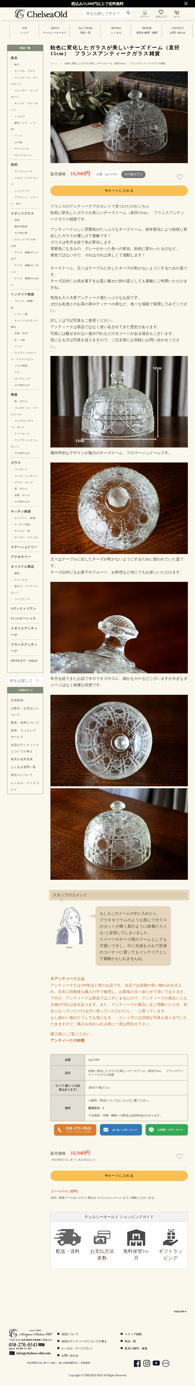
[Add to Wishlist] (180, 177)
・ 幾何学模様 (19, 226)
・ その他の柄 (19, 233)
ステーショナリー (24, 547)
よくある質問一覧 (23, 767)
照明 (14, 164)
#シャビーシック (23, 618)
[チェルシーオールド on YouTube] (154, 1364)
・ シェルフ (18, 116)
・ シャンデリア (20, 191)
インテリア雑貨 (22, 294)
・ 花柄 (15, 220)
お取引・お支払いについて (25, 711)
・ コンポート (19, 469)
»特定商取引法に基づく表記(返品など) (73, 1159)
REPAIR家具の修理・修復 (146, 30)
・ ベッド (16, 135)
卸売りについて (22, 775)
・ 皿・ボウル (19, 401)
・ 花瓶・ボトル (20, 495)
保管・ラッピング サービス (23, 734)
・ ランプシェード (22, 171)
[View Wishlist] (162, 13)
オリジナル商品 (22, 566)
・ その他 (16, 142)
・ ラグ (15, 372)
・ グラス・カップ (22, 482)
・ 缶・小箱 (18, 340)
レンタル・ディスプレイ (25, 786)
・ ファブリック (20, 599)
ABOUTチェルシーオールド (55, 30)
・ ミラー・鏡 (19, 314)
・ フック (16, 346)
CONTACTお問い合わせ (177, 30)
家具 (14, 58)
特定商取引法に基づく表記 (41, 1363)
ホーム (54, 63)
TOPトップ (24, 30)
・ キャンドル (19, 579)
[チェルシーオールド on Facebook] (135, 1364)
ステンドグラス (22, 213)
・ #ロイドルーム (21, 155)
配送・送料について (25, 722)
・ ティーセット (20, 433)
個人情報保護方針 (68, 1363)
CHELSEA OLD (93, 1375)
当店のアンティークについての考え (25, 748)
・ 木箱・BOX (19, 333)
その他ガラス (133, 174)
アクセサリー (21, 557)
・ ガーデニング (20, 378)
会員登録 (17, 700)
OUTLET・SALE (24, 660)
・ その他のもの (20, 385)
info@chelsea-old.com (109, 1197)
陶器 (14, 394)
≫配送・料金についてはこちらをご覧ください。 (119, 1100)
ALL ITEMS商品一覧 (85, 30)
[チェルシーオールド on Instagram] (145, 1364)
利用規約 (85, 1363)
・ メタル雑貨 (19, 365)
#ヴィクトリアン (23, 608)
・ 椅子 (15, 64)
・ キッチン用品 (20, 524)
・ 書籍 (15, 573)
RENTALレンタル (116, 30)
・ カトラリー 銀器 (23, 518)
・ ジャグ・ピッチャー (24, 476)
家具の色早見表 (22, 759)
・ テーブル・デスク (23, 71)
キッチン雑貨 (21, 511)
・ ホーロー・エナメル (24, 537)
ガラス (16, 462)
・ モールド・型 (20, 531)
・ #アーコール (20, 148)
